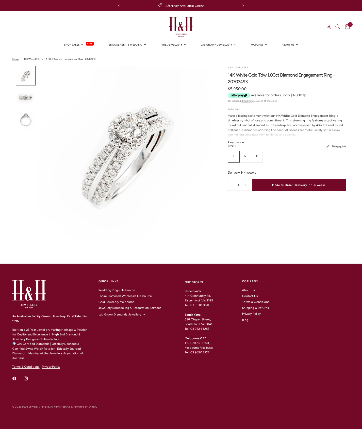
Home (15, 59)
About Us (248, 290)
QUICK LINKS (109, 281)
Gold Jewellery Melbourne (116, 302)
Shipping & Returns (255, 308)
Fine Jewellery (171, 44)
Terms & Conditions (25, 366)
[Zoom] (202, 76)
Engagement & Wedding (125, 44)
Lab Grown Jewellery (216, 44)
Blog (245, 320)
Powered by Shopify (85, 406)
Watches (256, 44)
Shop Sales (72, 44)
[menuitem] (79, 45)
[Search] (338, 26)
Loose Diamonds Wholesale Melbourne (125, 296)
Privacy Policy (51, 366)
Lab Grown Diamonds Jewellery (120, 314)
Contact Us (250, 296)
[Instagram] (29, 378)
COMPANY (250, 281)
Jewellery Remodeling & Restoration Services (130, 308)
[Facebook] (17, 378)
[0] (346, 26)
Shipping (247, 100)
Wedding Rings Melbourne (117, 290)
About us (288, 44)
